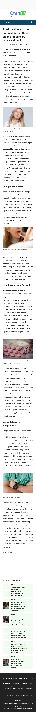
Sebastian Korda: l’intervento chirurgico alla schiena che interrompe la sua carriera (18, 663)
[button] (31, 22)
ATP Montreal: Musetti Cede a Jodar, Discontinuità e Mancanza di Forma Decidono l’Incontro (18, 591)
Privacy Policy (21, 708)
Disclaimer (30, 708)
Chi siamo (6, 708)
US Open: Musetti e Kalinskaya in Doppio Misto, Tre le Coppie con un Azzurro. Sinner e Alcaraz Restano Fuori (18, 621)
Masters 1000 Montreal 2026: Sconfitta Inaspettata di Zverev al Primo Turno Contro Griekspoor (18, 606)
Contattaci (29, 695)
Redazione (13, 708)
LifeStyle (8, 552)
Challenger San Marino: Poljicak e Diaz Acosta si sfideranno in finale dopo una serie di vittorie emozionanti (19, 648)
